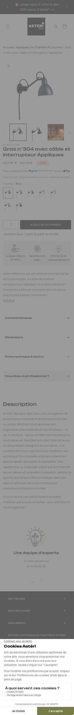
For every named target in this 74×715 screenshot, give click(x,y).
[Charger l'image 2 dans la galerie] (36, 132)
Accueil (8, 47)
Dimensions (14, 337)
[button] (8, 26)
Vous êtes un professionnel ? (27, 376)
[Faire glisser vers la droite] (69, 133)
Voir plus (8, 300)
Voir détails (15, 259)
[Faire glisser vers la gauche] (4, 133)
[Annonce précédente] (7, 7)
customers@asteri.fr (59, 260)
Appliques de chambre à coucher (38, 47)
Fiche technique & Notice (24, 356)
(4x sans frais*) (46, 170)
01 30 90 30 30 (59, 256)
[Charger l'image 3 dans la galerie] (55, 132)
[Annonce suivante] (66, 7)
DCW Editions (11, 145)
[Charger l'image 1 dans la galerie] (18, 132)
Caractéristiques (18, 318)
